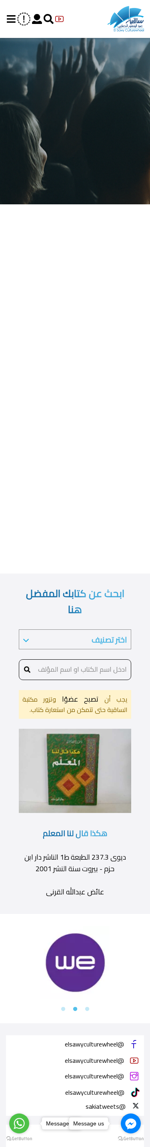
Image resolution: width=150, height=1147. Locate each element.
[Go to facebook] (131, 1123)
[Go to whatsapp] (19, 1123)
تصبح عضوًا (77, 699)
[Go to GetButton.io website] (19, 1138)
